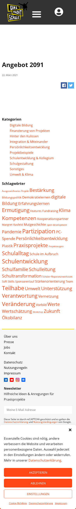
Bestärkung (41, 190)
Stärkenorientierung (50, 281)
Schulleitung (42, 269)
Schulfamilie (15, 269)
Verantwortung (19, 295)
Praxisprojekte (30, 245)
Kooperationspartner (53, 219)
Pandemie (11, 231)
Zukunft (52, 311)
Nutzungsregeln (15, 368)
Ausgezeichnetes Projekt (15, 191)
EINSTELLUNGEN (38, 494)
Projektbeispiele (21, 152)
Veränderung (18, 304)
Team (69, 281)
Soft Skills (8, 281)
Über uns (11, 336)
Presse (9, 342)
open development (57, 224)
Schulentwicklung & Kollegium (32, 158)
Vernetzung (48, 296)
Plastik (7, 245)
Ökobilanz (12, 317)
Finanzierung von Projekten (30, 131)
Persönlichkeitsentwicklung (30, 147)
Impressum (61, 503)
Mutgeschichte (35, 224)
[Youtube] (12, 380)
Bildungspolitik (11, 197)
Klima (65, 210)
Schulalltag (15, 253)
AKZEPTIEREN (38, 472)
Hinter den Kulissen (24, 136)
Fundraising (50, 211)
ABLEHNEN (38, 483)
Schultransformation (22, 276)
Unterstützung (56, 288)
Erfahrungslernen (33, 203)
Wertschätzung (17, 311)
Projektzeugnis (56, 246)
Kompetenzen (19, 218)
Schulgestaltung (21, 163)
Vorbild (41, 304)
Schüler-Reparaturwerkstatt (57, 276)
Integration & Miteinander (29, 142)
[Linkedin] (6, 380)
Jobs (7, 347)
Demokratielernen (36, 197)
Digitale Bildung (21, 125)
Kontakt (9, 353)
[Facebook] (23, 380)
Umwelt (32, 288)
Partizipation (38, 231)
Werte (53, 304)
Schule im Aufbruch (44, 254)
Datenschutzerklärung (44, 460)
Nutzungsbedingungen (45, 422)
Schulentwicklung (25, 261)
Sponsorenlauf (24, 281)
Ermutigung (15, 210)
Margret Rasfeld (12, 224)
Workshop (38, 312)
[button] (70, 430)
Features (36, 211)
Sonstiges (17, 169)
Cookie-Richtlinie (18, 503)
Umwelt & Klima (21, 174)
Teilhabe (13, 288)
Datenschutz (13, 362)
